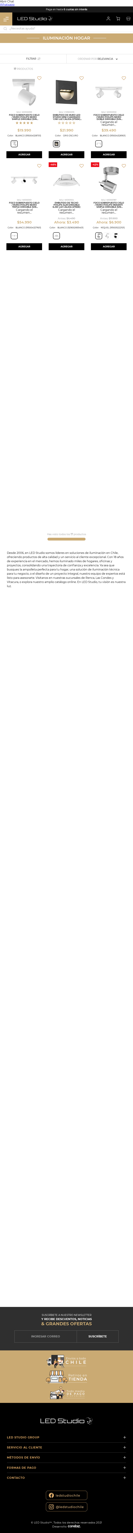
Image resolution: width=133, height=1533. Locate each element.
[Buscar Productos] (129, 28)
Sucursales (128, 19)
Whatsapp (7, 4)
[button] (14, 143)
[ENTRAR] (108, 18)
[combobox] (66, 28)
